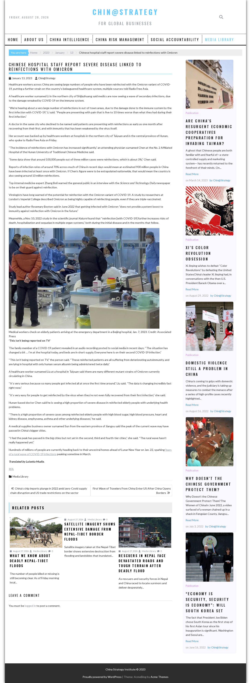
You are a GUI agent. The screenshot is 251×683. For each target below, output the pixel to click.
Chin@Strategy (125, 12)
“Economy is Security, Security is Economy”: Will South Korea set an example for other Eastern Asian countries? (209, 556)
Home (13, 39)
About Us (34, 39)
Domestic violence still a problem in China (209, 326)
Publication (192, 113)
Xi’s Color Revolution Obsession (209, 210)
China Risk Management (120, 39)
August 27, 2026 (21, 551)
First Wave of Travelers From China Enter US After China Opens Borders (132, 490)
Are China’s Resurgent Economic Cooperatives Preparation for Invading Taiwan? (209, 84)
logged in (30, 605)
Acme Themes (159, 676)
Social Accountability (175, 39)
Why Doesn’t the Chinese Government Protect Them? (209, 441)
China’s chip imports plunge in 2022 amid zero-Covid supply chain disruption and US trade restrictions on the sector (48, 490)
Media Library (219, 39)
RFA (11, 469)
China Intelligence (70, 39)
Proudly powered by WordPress (102, 676)
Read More (192, 174)
